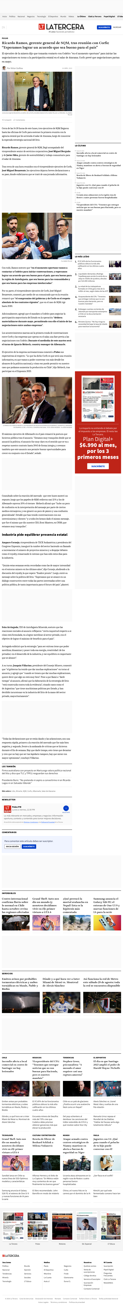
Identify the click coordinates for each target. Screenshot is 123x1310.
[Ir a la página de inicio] (61, 27)
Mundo (63, 16)
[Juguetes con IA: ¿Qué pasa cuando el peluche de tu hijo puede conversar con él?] (107, 1163)
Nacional (21, 16)
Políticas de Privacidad (48, 822)
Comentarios (20, 120)
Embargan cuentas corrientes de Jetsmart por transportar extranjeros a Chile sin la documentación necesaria (92, 313)
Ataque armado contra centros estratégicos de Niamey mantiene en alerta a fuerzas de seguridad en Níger (99, 165)
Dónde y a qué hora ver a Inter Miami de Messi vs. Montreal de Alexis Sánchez (61, 982)
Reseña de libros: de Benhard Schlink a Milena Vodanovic (97, 177)
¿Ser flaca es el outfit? (103, 1175)
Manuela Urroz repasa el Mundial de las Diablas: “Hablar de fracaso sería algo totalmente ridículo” (106, 1120)
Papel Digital (109, 16)
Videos (71, 16)
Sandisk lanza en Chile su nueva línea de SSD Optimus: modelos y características (15, 1178)
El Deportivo (53, 16)
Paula (96, 1135)
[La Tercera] (13, 1240)
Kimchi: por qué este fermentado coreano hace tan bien (106, 1193)
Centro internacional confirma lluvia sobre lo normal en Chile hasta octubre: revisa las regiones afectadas (15, 906)
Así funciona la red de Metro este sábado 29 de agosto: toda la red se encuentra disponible (101, 982)
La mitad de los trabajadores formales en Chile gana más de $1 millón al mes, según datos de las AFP (93, 288)
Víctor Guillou (17, 68)
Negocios (31, 16)
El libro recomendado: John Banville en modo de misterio (45, 1192)
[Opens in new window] (62, 1240)
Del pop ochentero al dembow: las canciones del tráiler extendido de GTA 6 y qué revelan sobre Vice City (75, 1120)
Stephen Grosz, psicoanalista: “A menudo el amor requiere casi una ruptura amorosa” (73, 1068)
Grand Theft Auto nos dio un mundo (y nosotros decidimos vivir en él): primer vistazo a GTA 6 (45, 906)
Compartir (8, 120)
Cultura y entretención (44, 1135)
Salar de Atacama (48, 791)
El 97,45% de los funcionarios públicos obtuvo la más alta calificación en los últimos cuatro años (91, 265)
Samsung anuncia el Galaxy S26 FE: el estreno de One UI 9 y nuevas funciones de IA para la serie (106, 906)
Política (12, 16)
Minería (19, 791)
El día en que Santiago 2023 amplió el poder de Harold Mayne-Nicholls (106, 1064)
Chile (4, 1057)
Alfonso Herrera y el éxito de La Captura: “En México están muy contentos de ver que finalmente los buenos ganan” (46, 1180)
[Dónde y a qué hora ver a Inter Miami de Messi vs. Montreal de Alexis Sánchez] (61, 1002)
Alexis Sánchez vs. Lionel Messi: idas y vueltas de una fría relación (105, 1104)
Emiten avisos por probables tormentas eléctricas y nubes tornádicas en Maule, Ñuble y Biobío (20, 984)
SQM (25, 791)
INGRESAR (117, 27)
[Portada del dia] (98, 420)
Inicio (4, 16)
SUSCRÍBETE (98, 466)
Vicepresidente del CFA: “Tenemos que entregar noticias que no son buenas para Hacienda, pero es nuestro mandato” (99, 207)
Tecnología (41, 16)
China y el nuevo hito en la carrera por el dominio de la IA (76, 1192)
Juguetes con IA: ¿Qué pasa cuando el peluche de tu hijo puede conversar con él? (98, 186)
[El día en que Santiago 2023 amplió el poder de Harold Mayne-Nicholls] (107, 1088)
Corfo (29, 791)
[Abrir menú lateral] (4, 27)
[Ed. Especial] (87, 1240)
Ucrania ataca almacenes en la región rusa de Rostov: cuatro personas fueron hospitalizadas (97, 196)
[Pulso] (38, 1240)
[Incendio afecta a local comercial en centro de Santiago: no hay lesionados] (16, 1088)
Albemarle (37, 791)
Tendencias (68, 1057)
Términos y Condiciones (31, 822)
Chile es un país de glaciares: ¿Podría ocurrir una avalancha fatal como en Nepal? (76, 1104)
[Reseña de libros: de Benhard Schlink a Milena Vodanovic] (46, 1163)
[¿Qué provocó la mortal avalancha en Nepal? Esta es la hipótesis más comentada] (77, 922)
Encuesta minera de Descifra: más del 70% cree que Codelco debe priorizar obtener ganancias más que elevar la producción (45, 1122)
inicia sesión (12, 846)
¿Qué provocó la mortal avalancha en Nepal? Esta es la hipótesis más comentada (75, 906)
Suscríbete (29, 846)
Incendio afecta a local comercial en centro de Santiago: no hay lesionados (97, 154)
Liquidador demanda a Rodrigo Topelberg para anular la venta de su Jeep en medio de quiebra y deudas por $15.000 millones (92, 277)
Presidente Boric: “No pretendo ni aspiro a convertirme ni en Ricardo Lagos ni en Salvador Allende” (36, 782)
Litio (13, 791)
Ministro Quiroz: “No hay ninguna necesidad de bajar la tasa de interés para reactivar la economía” (92, 324)
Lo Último (81, 16)
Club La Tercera (94, 16)
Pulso (5, 38)
